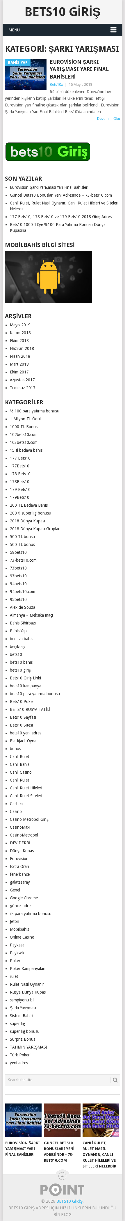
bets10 (16, 654)
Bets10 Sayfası (23, 717)
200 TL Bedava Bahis (29, 505)
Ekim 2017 (19, 372)
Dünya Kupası (22, 850)
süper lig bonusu (25, 1031)
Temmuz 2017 (22, 387)
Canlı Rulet (19, 780)
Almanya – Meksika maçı (31, 615)
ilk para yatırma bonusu (30, 913)
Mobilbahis (19, 929)
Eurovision (19, 858)
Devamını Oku (108, 118)
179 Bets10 (20, 489)
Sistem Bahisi (21, 1015)
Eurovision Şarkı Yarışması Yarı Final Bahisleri (79, 69)
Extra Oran (19, 866)
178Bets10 (19, 481)
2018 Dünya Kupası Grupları (35, 528)
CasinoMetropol (24, 835)
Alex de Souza (22, 607)
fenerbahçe (20, 874)
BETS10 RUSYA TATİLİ (30, 709)
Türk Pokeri (20, 1055)
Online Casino (22, 937)
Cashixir (17, 803)
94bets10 (18, 583)
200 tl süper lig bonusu (30, 513)
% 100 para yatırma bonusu (34, 411)
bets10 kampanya (25, 686)
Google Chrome (24, 898)
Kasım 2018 (20, 332)
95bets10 (18, 599)
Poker (15, 960)
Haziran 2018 (22, 348)
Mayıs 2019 (20, 325)
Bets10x (56, 84)
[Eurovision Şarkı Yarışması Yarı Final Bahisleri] (23, 1120)
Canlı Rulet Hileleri (26, 788)
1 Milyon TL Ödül (25, 419)
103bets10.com (24, 442)
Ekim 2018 (19, 340)
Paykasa (17, 945)
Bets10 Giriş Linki (25, 678)
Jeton (14, 921)
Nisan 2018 (20, 356)
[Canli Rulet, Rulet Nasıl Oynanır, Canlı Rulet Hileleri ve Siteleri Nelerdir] (101, 1120)
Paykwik (17, 953)
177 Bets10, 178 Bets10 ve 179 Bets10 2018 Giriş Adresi (61, 216)
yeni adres (19, 1062)
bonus (15, 748)
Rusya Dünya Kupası (28, 992)
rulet (14, 976)
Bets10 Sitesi (21, 725)
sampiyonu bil (22, 1000)
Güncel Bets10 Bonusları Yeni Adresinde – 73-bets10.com (61, 195)
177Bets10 (19, 466)
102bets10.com (24, 434)
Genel (15, 890)
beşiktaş (17, 646)
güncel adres (21, 905)
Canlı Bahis (19, 764)
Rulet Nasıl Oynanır (27, 984)
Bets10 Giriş (62, 12)
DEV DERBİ (20, 843)
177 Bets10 (20, 458)
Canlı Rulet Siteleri (26, 795)
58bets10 (18, 552)
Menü (14, 30)
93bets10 (18, 576)
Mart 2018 (19, 364)
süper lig (17, 1023)
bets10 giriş (20, 670)
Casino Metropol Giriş (29, 819)
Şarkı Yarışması (23, 1007)
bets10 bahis (21, 662)
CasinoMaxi (20, 827)
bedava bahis (21, 638)
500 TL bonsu (22, 536)
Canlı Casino (21, 772)
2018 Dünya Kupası (27, 521)
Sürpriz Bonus (22, 1039)
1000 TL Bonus (24, 426)
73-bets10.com (23, 560)
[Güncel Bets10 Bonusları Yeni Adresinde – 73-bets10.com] (62, 1120)
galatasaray (20, 882)
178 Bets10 (20, 473)
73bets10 (18, 568)
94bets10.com (22, 591)
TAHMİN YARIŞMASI (28, 1047)
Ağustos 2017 (22, 380)
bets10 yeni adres (25, 733)
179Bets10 (19, 497)
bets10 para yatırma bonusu (35, 693)
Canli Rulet (19, 756)
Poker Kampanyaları (27, 968)
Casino (16, 811)
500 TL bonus (22, 544)
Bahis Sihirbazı (23, 623)
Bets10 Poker (22, 701)
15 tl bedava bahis (26, 450)
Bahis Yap (18, 631)
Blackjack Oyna (23, 740)
